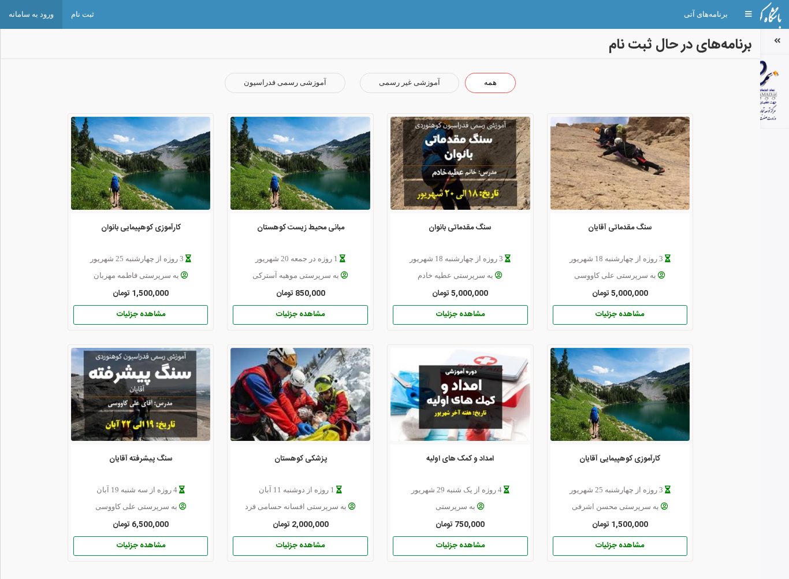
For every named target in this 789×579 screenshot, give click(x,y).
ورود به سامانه (31, 14)
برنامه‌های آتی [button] (706, 14)
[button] (748, 14)
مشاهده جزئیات (620, 314)
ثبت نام (82, 14)
